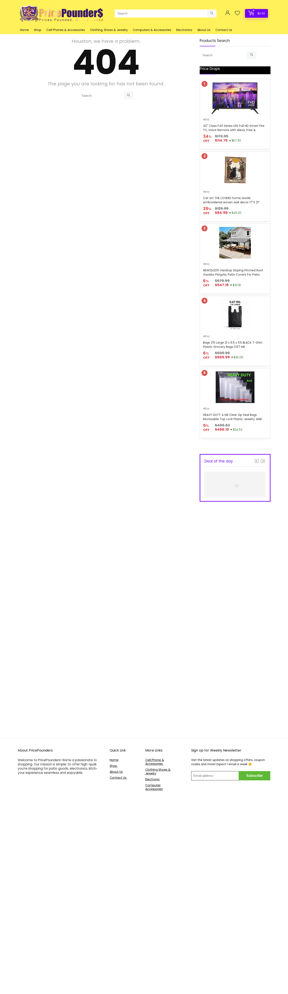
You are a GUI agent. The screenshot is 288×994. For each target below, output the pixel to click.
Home (24, 30)
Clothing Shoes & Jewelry (158, 772)
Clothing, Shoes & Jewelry (109, 30)
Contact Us (223, 30)
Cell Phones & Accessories (65, 30)
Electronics (184, 30)
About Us (203, 30)
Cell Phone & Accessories (154, 762)
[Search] (212, 13)
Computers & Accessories (152, 30)
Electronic (152, 779)
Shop (37, 30)
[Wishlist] (237, 13)
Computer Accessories (154, 787)
